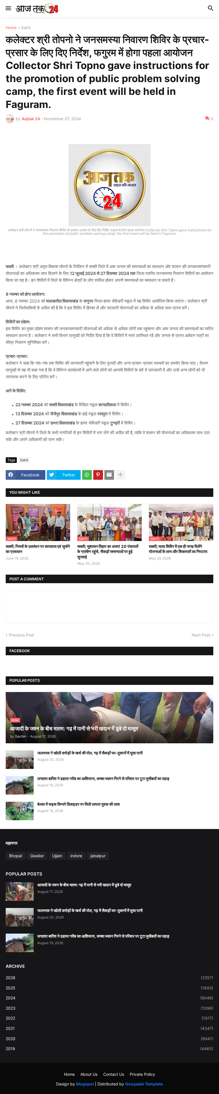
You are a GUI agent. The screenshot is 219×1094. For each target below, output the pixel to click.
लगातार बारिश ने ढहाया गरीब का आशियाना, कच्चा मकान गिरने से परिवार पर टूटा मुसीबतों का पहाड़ (103, 778)
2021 (109, 1028)
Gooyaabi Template (144, 1083)
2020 (109, 1038)
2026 (109, 977)
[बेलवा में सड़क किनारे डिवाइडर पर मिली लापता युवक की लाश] (20, 811)
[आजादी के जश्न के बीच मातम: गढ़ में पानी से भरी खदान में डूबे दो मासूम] (20, 891)
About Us (89, 1074)
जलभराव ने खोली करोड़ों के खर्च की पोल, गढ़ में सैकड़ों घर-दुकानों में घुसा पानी (90, 752)
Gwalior (37, 855)
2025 (109, 987)
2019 (109, 1048)
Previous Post (21, 634)
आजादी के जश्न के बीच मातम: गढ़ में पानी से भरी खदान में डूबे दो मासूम (84, 884)
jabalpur (98, 855)
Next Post (201, 634)
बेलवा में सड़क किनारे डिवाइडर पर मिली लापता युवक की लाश (78, 804)
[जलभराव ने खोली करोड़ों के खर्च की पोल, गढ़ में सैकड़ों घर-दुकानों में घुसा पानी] (20, 759)
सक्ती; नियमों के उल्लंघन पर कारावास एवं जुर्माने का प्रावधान (38, 549)
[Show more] (120, 475)
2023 (109, 1008)
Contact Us (113, 1074)
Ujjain (57, 855)
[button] (8, 8)
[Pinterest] (98, 475)
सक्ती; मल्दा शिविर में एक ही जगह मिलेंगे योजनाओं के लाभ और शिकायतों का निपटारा (178, 549)
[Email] (109, 475)
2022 (109, 1018)
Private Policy (142, 1074)
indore (76, 855)
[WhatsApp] (87, 475)
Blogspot (85, 1083)
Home (11, 28)
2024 (109, 997)
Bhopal (15, 855)
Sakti (26, 28)
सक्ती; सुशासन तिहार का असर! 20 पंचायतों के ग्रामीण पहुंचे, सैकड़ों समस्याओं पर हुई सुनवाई (107, 551)
